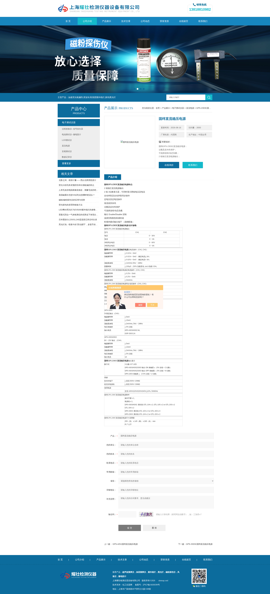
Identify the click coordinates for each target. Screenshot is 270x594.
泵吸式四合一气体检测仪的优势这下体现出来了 (79, 215)
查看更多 (66, 163)
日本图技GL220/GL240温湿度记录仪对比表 (78, 219)
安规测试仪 (67, 151)
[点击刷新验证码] (146, 514)
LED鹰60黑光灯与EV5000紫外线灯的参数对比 (79, 210)
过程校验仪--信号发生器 (72, 129)
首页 (158, 108)
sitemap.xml (163, 581)
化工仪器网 (127, 585)
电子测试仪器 (178, 108)
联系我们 (202, 21)
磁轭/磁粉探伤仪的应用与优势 (72, 200)
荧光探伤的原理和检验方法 (70, 205)
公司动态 (145, 21)
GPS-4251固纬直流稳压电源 (125, 544)
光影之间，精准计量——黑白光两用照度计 (77, 180)
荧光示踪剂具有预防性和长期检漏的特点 (76, 185)
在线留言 (183, 21)
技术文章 (125, 21)
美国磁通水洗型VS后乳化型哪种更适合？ (77, 195)
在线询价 (169, 165)
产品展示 (106, 21)
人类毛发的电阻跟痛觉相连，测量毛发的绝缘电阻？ (79, 190)
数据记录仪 (67, 157)
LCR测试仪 (67, 140)
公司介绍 (87, 21)
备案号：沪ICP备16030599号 (147, 585)
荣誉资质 (164, 21)
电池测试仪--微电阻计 (71, 134)
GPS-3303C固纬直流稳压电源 (199, 544)
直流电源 (190, 108)
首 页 (68, 21)
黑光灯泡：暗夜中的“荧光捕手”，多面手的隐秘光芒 (79, 224)
